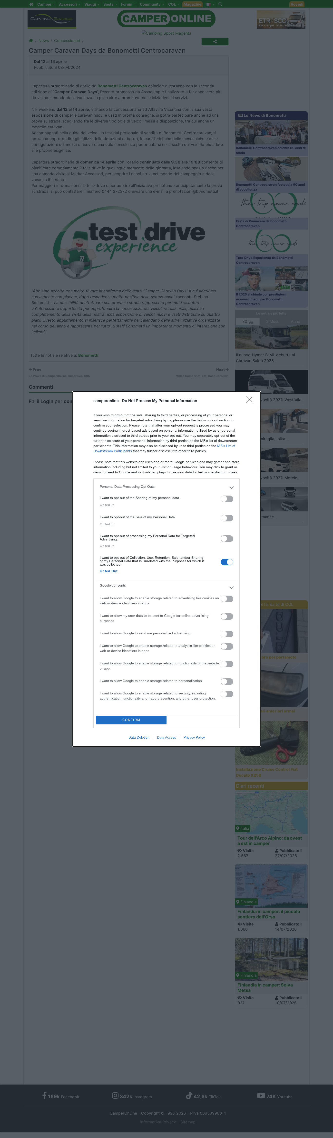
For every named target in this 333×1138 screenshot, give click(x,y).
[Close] (250, 401)
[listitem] (166, 488)
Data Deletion (138, 737)
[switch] (227, 499)
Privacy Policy (194, 737)
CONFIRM (131, 720)
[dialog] (166, 569)
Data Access (166, 737)
